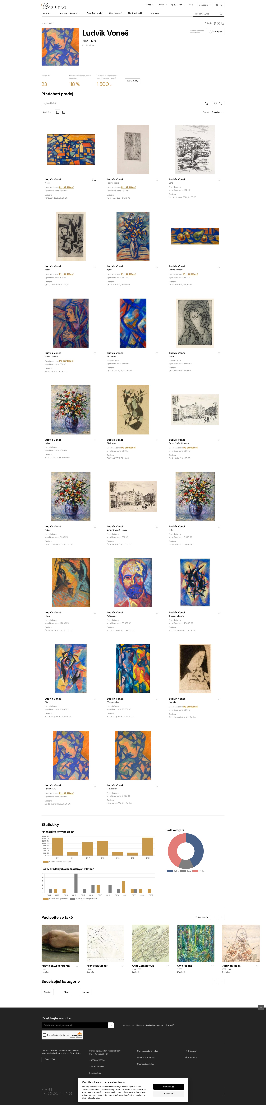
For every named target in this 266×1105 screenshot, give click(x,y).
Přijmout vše (168, 1087)
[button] (261, 1007)
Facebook (192, 1057)
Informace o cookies (146, 1057)
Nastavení (168, 1094)
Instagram (192, 1051)
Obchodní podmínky (146, 1064)
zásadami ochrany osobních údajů (159, 1025)
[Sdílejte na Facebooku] (214, 23)
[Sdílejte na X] (218, 23)
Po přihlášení (66, 187)
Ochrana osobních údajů (147, 1051)
